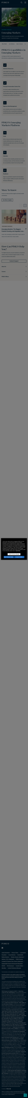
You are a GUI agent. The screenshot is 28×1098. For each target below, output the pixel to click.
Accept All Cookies (19, 557)
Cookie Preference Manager (14, 554)
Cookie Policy (18, 550)
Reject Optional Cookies (8, 557)
